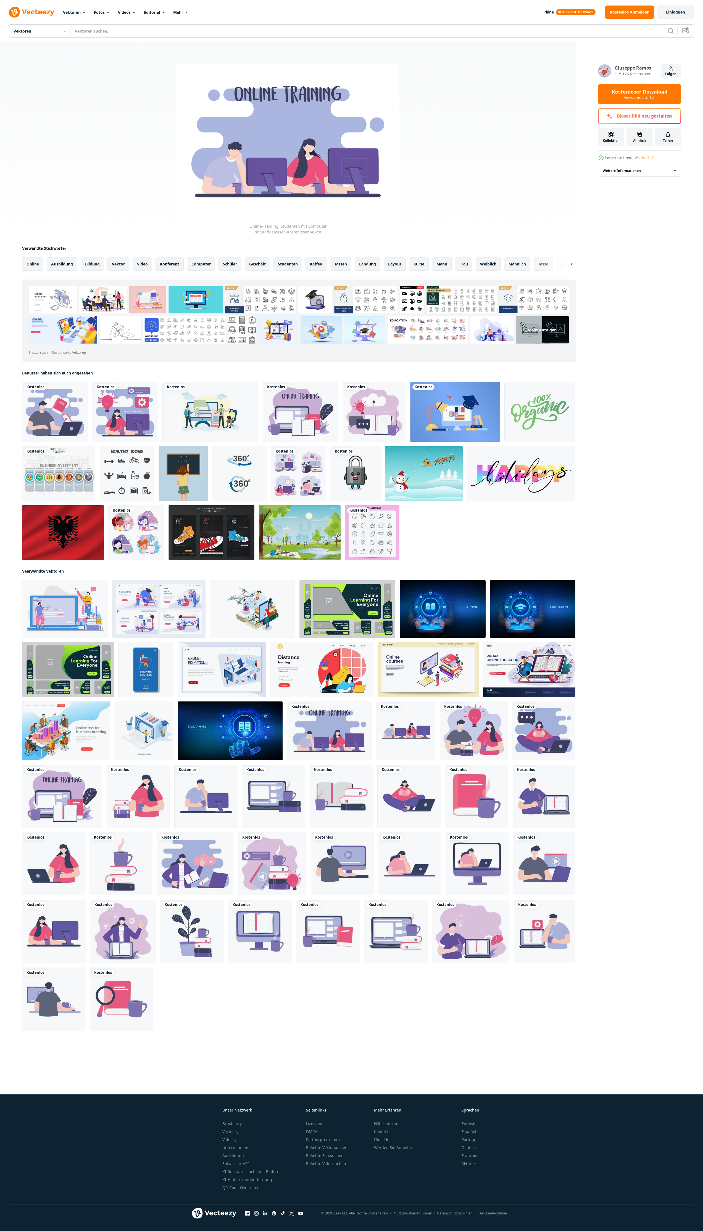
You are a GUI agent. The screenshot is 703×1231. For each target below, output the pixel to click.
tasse (543, 264)
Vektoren (72, 12)
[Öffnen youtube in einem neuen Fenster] (300, 1213)
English (468, 1123)
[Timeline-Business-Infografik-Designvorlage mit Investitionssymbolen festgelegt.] (58, 473)
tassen (340, 264)
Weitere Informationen (622, 170)
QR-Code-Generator (240, 1187)
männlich (517, 264)
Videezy (229, 1139)
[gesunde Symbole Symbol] (127, 473)
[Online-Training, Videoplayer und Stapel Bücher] (272, 863)
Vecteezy (230, 1131)
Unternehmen (235, 1147)
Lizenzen (314, 1123)
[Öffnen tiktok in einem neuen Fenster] (283, 1213)
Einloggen (675, 12)
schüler (230, 264)
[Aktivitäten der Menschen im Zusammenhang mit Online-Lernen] (210, 412)
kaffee (316, 264)
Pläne (548, 12)
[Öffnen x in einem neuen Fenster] (291, 1213)
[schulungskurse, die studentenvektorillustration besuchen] (145, 669)
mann (441, 264)
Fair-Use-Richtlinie (492, 1213)
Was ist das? (644, 157)
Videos (124, 12)
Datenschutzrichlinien (455, 1213)
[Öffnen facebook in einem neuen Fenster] (247, 1213)
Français (469, 1155)
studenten (288, 264)
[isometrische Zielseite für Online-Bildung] (222, 669)
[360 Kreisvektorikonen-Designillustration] (239, 473)
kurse (419, 264)
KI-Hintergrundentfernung (247, 1179)
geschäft (257, 264)
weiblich (488, 264)
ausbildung (62, 264)
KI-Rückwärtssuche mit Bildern (251, 1171)
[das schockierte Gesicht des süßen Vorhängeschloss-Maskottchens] (355, 473)
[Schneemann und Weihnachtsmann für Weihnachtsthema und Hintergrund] (424, 473)
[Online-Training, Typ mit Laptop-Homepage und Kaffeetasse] (470, 931)
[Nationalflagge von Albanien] (63, 532)
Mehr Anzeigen (542, 330)
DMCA (311, 1131)
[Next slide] (567, 264)
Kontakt (381, 1131)
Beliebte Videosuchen (326, 1163)
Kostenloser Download (639, 94)
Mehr (178, 12)
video (142, 264)
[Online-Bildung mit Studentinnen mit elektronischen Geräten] (136, 532)
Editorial (152, 12)
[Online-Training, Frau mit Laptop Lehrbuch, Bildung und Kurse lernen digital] (123, 931)
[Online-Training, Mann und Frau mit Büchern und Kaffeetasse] (474, 730)
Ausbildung (233, 1155)
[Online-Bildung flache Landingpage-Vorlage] (529, 669)
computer (201, 264)
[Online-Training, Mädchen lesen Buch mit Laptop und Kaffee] (543, 730)
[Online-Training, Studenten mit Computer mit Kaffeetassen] (329, 730)
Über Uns (382, 1139)
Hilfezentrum (386, 1123)
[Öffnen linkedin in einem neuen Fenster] (265, 1213)
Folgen (670, 73)
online (33, 264)
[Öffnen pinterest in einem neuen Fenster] (274, 1213)
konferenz (169, 264)
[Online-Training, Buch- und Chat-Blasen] (374, 412)
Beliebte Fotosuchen (325, 1155)
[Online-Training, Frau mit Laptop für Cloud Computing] (195, 863)
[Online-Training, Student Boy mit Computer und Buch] (55, 412)
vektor (118, 264)
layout (394, 264)
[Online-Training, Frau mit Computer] (125, 412)
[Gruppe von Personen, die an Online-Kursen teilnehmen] (298, 473)
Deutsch (469, 1147)
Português (471, 1139)
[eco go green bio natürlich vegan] (539, 412)
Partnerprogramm (323, 1139)
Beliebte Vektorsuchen (326, 1147)
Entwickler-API (235, 1163)
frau (463, 264)
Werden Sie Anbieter (393, 1147)
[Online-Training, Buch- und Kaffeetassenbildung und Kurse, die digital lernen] (476, 796)
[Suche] (670, 31)
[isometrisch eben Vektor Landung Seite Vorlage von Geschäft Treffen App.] (66, 730)
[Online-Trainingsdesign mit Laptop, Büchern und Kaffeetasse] (300, 412)
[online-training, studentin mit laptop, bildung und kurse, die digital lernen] (409, 863)
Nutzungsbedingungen (413, 1213)
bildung (92, 264)
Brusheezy (232, 1123)
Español (469, 1131)
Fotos (99, 12)
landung (367, 264)
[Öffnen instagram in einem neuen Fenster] (256, 1213)
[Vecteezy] (31, 12)
